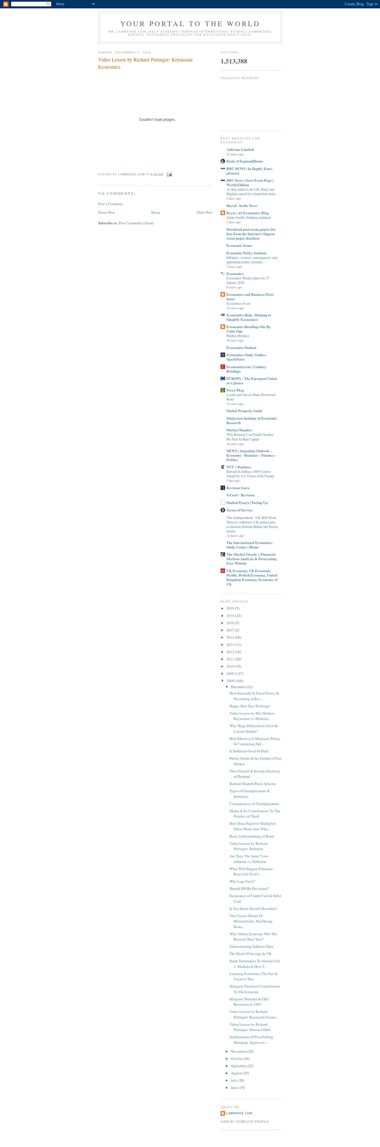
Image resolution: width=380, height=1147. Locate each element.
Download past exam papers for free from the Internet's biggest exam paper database (251, 234)
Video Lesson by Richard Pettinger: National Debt (250, 1027)
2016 (230, 622)
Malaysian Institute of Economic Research (251, 420)
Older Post (204, 212)
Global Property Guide (244, 410)
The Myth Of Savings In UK (251, 953)
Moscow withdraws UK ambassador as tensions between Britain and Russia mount (252, 526)
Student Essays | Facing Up (247, 502)
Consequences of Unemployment (254, 803)
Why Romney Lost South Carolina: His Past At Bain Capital (250, 436)
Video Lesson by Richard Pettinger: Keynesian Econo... (254, 1014)
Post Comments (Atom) (136, 222)
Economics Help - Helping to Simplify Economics (248, 317)
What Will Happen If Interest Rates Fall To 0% (251, 871)
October (237, 1058)
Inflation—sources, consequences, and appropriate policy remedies (251, 259)
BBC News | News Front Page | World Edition (249, 182)
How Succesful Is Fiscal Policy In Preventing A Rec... (254, 696)
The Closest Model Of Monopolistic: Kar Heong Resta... (251, 921)
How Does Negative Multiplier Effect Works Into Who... (253, 826)
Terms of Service (239, 510)
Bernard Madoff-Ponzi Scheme (253, 783)
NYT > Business (238, 466)
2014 (230, 637)
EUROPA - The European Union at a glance (251, 380)
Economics (235, 273)
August (237, 1072)
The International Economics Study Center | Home (249, 545)
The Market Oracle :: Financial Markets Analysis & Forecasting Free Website (251, 559)
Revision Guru (237, 487)
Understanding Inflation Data (251, 946)
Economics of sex (238, 303)
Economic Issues (239, 245)
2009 (230, 673)
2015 (230, 629)
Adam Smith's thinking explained (248, 217)
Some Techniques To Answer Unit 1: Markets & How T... (255, 963)
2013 (230, 644)
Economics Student (241, 347)
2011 (230, 658)
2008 (230, 680)
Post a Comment (110, 203)
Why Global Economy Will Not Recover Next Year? (253, 936)
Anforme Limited (240, 149)
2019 (230, 608)
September (239, 1065)
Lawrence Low (239, 1113)
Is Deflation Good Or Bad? (249, 751)
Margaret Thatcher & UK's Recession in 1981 (249, 1001)
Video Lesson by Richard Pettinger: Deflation (249, 846)
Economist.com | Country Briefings (246, 369)
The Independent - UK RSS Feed (251, 517)
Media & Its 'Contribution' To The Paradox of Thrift (255, 813)
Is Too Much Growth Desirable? (253, 908)
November (239, 1051)
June (235, 1087)
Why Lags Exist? (242, 881)
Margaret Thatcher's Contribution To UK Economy (255, 989)
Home (155, 212)
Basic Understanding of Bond (252, 836)
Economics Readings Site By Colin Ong (248, 329)
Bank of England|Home (244, 161)
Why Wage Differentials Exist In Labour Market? (254, 728)
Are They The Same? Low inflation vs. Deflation (249, 858)
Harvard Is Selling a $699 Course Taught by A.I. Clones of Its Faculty (250, 473)
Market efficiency (237, 335)
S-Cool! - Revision (240, 495)
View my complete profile (245, 1121)
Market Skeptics (239, 429)
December (239, 686)
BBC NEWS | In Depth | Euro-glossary (249, 171)
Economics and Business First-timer (250, 296)
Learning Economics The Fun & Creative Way (254, 976)
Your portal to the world (190, 23)
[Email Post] (169, 174)
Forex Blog (235, 390)
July (234, 1080)
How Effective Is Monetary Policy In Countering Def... (255, 741)
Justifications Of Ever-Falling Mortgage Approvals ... (251, 1039)
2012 (230, 651)
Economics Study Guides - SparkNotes (246, 357)
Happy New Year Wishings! (250, 705)
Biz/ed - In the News (241, 205)
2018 (230, 615)
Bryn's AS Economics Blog (247, 212)
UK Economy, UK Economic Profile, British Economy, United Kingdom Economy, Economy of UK (251, 577)
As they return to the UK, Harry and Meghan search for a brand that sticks (251, 191)
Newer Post (106, 212)
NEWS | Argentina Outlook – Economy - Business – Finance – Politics (251, 455)
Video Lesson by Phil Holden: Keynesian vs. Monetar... (252, 716)
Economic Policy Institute (246, 252)
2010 (230, 666)
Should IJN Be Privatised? (249, 888)
